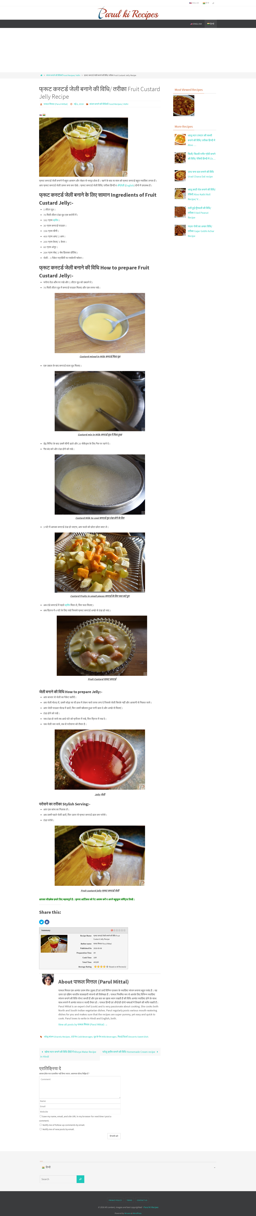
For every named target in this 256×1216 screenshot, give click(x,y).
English (195, 3)
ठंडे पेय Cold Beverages (82, 1036)
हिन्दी (207, 3)
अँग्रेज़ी (120, 185)
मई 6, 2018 (79, 103)
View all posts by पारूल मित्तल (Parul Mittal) (83, 1024)
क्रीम (55, 220)
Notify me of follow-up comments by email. (64, 1124)
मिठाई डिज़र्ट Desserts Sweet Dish (133, 1036)
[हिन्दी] (44, 115)
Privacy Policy (115, 1200)
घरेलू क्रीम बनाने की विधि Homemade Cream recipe (129, 1051)
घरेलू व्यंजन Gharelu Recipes (57, 1036)
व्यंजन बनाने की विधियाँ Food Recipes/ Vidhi (63, 75)
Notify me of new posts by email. (58, 1129)
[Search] (80, 1179)
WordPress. (137, 1213)
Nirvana (127, 1213)
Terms (129, 1200)
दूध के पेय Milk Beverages (105, 1036)
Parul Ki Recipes (150, 1207)
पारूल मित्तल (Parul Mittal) (56, 103)
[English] (40, 115)
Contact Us (142, 1200)
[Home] (41, 75)
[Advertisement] (128, 50)
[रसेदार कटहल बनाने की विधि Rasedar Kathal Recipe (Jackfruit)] (183, 106)
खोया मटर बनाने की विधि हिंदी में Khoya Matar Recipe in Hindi (68, 1054)
